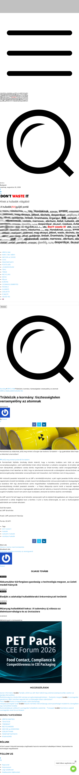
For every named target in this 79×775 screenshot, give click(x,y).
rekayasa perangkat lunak (9, 704)
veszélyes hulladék (8, 536)
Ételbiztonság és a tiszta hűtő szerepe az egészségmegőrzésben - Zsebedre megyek (31, 697)
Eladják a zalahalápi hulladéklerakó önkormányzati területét (33, 596)
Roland (4, 419)
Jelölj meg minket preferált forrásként (14, 460)
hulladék (5, 531)
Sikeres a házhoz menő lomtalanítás (12, 547)
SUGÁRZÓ (11, 391)
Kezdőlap (3, 389)
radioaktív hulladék (8, 534)
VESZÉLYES (19, 391)
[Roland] (5, 417)
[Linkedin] (1, 191)
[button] (39, 386)
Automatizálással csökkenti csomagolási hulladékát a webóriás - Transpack (27, 708)
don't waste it (6, 529)
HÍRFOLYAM (11, 389)
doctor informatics (6, 693)
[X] (1, 194)
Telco (2, 701)
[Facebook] (0, 189)
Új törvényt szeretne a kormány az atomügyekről (16, 551)
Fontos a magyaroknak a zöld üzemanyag (25, 701)
